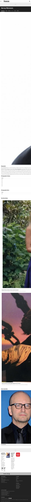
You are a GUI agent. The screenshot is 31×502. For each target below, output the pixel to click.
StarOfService (16, 499)
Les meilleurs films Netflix (4, 494)
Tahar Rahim (17, 488)
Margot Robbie (17, 487)
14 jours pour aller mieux (4, 482)
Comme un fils (2, 481)
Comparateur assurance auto (4, 499)
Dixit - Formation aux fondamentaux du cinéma (23, 499)
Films (15, 10)
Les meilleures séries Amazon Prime (5, 492)
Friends (17, 477)
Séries (18, 10)
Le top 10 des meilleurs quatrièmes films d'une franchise (7, 491)
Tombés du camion (3, 479)
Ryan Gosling (17, 485)
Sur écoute (17, 481)
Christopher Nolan (18, 484)
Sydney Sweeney (18, 486)
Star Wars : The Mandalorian (19, 480)
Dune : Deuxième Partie (4, 477)
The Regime (17, 478)
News (6, 10)
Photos (9, 10)
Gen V (16, 479)
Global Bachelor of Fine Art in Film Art (11, 499)
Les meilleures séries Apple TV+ (5, 493)
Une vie (2, 478)
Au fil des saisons (3, 480)
